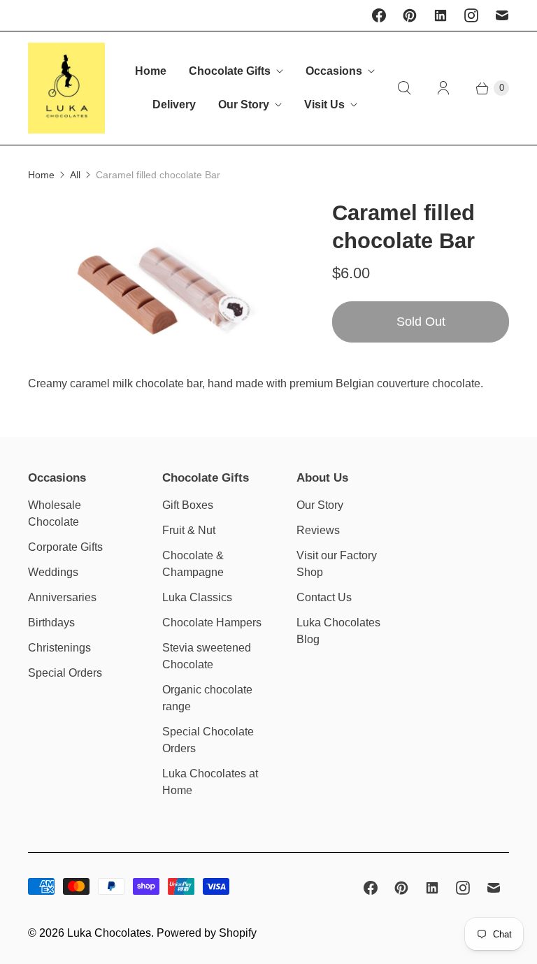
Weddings (53, 572)
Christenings (59, 648)
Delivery (174, 104)
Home (150, 71)
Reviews (318, 530)
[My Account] (443, 88)
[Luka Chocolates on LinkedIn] (440, 15)
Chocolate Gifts (230, 71)
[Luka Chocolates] (66, 88)
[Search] (404, 88)
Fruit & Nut (188, 530)
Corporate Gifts (65, 547)
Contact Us (324, 597)
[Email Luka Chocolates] (502, 15)
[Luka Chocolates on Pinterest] (409, 15)
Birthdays (51, 622)
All (75, 174)
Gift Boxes (187, 505)
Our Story (243, 104)
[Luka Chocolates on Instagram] (471, 15)
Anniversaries (62, 597)
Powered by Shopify (207, 933)
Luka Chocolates (109, 933)
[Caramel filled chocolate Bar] (160, 287)
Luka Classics (197, 597)
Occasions (334, 71)
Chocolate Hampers (212, 622)
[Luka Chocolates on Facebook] (379, 15)
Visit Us (324, 104)
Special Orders (65, 673)
